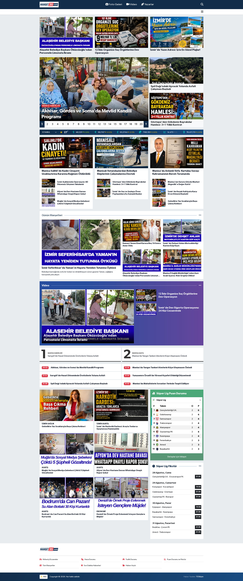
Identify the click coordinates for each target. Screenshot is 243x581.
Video (133, 4)
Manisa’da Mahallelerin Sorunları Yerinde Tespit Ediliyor (161, 384)
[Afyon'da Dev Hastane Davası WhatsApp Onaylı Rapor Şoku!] (121, 449)
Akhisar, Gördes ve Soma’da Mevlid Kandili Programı (77, 367)
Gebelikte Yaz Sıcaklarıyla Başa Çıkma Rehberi (63, 426)
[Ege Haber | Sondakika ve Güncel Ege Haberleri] (49, 4)
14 (109, 124)
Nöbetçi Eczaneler (50, 559)
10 (89, 124)
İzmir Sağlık (48, 424)
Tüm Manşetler (49, 565)
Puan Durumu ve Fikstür (176, 559)
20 (141, 124)
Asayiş (45, 467)
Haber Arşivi (131, 565)
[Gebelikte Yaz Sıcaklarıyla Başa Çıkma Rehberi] (66, 405)
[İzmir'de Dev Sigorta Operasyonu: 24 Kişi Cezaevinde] (146, 309)
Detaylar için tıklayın (176, 457)
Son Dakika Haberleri (92, 565)
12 (99, 124)
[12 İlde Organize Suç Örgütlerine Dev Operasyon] (146, 295)
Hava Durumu (90, 559)
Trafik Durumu (131, 559)
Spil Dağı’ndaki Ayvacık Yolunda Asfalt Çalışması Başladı (79, 384)
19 (136, 124)
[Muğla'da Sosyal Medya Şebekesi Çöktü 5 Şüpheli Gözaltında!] (66, 449)
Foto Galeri (115, 4)
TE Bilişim (199, 577)
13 (104, 124)
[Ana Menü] (202, 12)
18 (130, 124)
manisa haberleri (55, 353)
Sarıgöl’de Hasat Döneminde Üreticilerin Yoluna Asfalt (73, 356)
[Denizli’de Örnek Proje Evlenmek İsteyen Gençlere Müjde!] (121, 493)
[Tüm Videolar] (200, 285)
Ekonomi (101, 511)
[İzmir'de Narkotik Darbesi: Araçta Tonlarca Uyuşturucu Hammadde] (121, 405)
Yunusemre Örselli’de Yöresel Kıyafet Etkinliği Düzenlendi (161, 375)
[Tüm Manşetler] (200, 215)
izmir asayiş (103, 424)
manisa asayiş (138, 353)
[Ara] (202, 4)
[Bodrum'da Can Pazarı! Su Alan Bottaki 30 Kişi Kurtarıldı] (66, 493)
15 (115, 124)
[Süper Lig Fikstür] (200, 466)
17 (125, 124)
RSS (44, 577)
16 (120, 124)
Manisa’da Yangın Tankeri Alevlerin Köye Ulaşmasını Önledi (159, 356)
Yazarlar (149, 4)
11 (94, 124)
